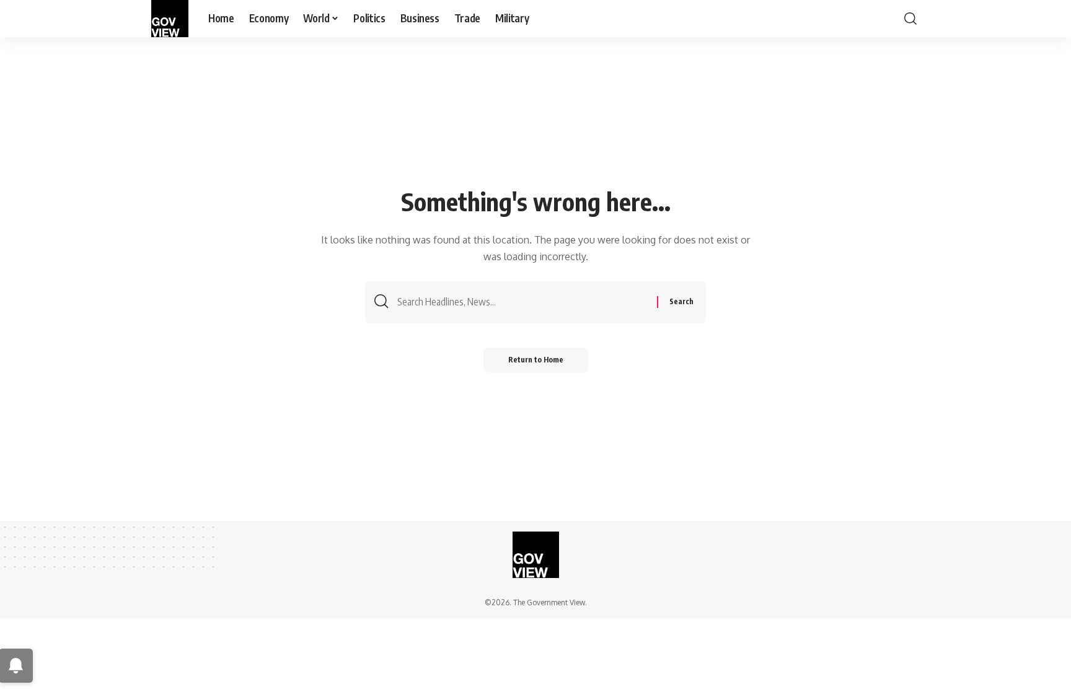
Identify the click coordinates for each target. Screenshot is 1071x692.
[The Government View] (169, 18)
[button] (910, 18)
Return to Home (535, 359)
